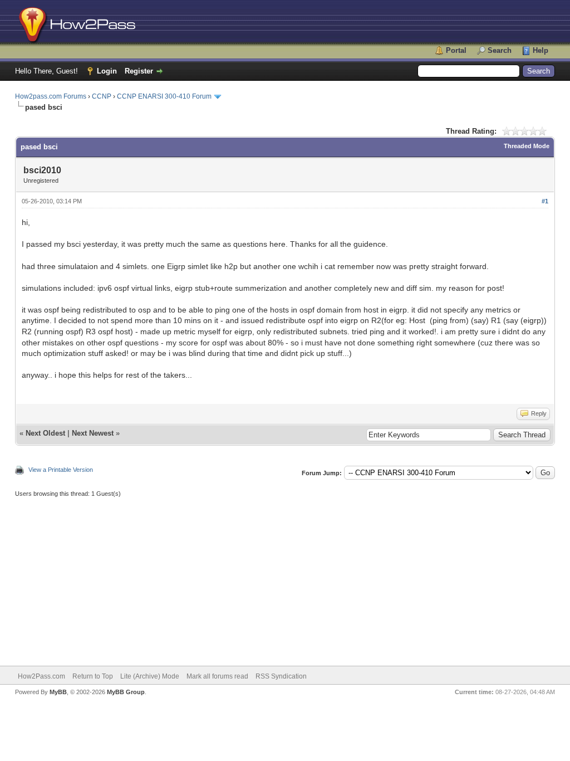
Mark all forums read (217, 676)
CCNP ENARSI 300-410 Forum (164, 96)
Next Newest (93, 433)
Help (540, 50)
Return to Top (92, 676)
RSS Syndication (281, 676)
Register (139, 71)
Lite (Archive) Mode (149, 676)
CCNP (101, 96)
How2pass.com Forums (50, 96)
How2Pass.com (41, 676)
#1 (545, 201)
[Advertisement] (285, 577)
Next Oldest (45, 433)
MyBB (58, 692)
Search (500, 50)
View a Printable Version (60, 469)
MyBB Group (126, 692)
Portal (456, 50)
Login (107, 71)
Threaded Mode (526, 146)
